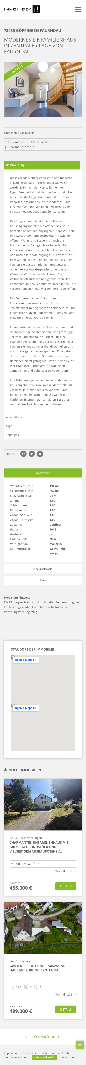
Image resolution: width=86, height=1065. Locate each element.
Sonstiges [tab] (12, 435)
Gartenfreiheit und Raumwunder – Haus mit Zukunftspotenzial (41, 968)
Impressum (11, 1053)
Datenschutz (29, 1053)
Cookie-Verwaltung (16, 1057)
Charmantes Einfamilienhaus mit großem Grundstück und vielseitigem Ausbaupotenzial (39, 847)
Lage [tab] (9, 426)
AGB (44, 1053)
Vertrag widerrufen (44, 1057)
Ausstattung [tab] (14, 417)
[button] (78, 9)
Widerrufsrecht (61, 1053)
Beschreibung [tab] (15, 165)
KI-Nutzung (68, 1057)
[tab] (43, 472)
